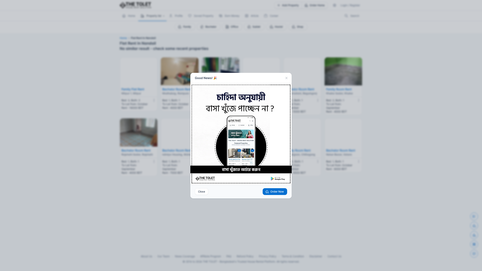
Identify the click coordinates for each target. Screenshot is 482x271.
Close (201, 191)
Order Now (277, 191)
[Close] (286, 78)
